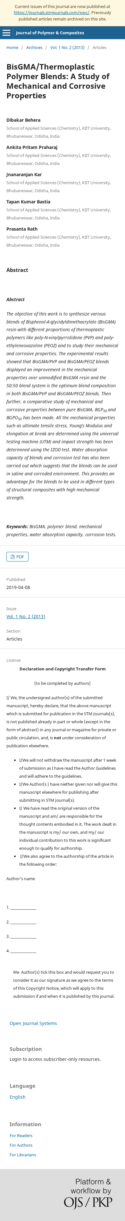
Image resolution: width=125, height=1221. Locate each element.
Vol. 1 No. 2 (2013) (67, 47)
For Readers (21, 1135)
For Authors (21, 1145)
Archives (34, 47)
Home (12, 47)
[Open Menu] (6, 32)
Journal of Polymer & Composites (50, 33)
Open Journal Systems (33, 1023)
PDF (19, 557)
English (18, 1097)
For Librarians (23, 1155)
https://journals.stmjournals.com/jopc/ (51, 12)
